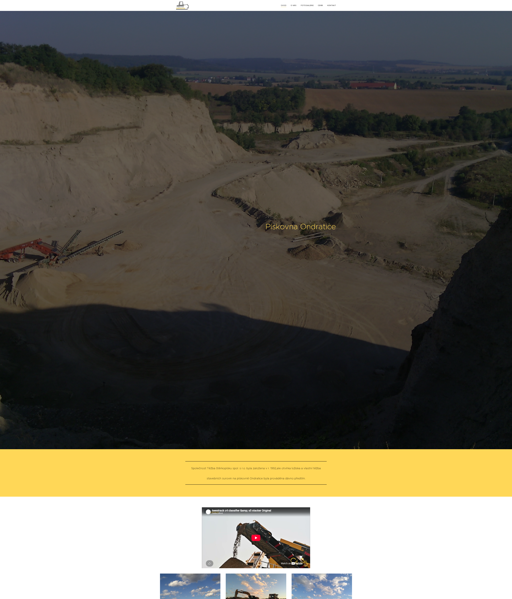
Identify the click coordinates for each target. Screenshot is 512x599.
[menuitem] (284, 5)
